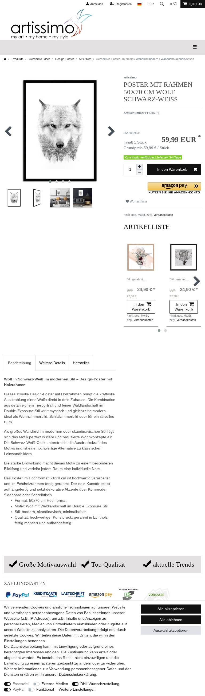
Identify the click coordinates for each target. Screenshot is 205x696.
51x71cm (84, 59)
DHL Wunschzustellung (99, 684)
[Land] (139, 4)
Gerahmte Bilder (39, 59)
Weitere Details (52, 363)
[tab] (19, 363)
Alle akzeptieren (170, 609)
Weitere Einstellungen (77, 689)
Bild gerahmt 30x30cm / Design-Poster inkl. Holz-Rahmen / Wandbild (137, 279)
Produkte (17, 59)
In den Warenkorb (172, 169)
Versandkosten (163, 214)
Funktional (45, 689)
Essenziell (21, 684)
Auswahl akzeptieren (170, 630)
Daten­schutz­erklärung (77, 674)
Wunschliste (138, 201)
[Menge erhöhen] (139, 167)
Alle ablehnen (170, 620)
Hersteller (81, 363)
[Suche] (162, 4)
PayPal (18, 689)
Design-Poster (64, 59)
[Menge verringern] (139, 172)
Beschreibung (19, 363)
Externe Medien (54, 684)
